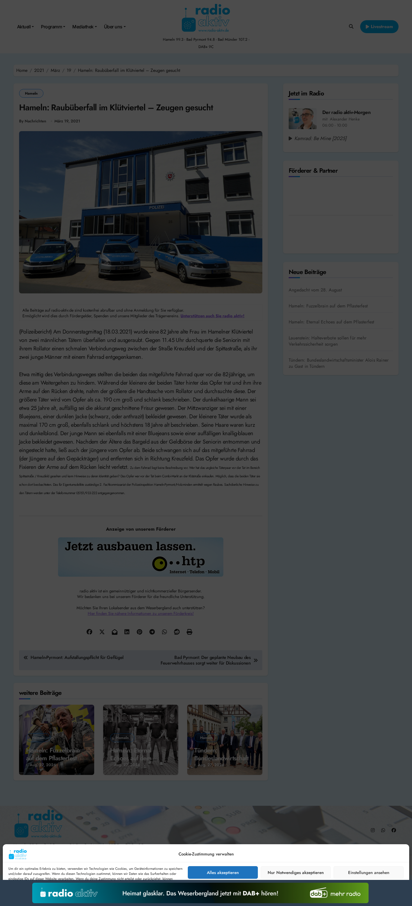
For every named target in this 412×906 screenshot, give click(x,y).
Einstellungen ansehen (368, 873)
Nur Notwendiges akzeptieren (296, 873)
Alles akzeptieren (223, 873)
